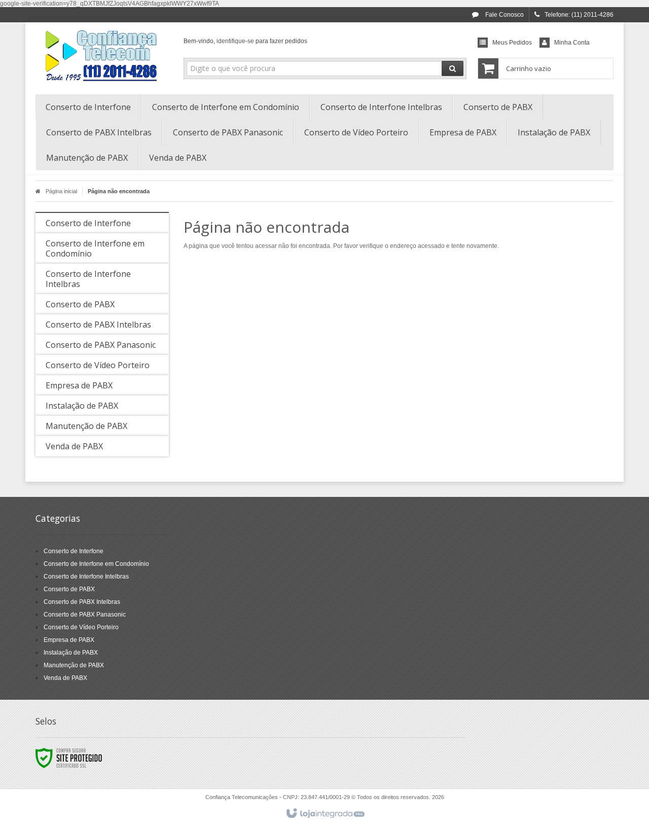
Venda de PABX (65, 677)
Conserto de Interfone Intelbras (86, 576)
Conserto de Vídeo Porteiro (81, 627)
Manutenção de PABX (74, 665)
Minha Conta (572, 42)
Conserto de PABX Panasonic (85, 614)
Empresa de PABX (69, 639)
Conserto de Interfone (73, 551)
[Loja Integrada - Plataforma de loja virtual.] (324, 813)
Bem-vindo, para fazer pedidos (245, 41)
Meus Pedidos (512, 42)
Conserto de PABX (69, 589)
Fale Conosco (504, 14)
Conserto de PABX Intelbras (82, 601)
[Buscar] (452, 68)
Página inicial (61, 191)
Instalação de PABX (71, 652)
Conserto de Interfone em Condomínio (96, 563)
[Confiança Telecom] (102, 55)
